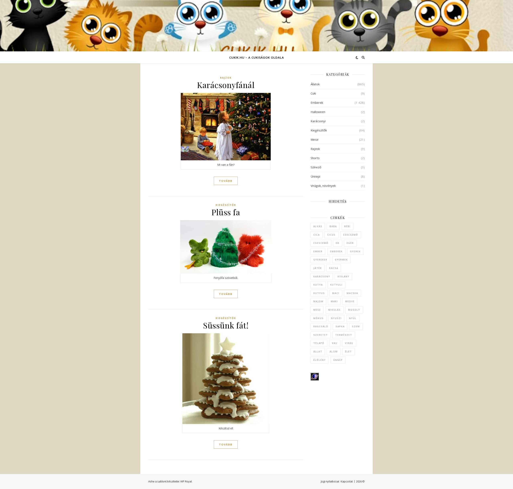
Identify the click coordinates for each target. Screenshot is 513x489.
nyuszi (336, 318)
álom (334, 351)
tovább (225, 181)
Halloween (318, 112)
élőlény (319, 359)
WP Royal (186, 481)
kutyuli (336, 284)
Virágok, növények (323, 186)
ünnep (338, 359)
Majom (318, 301)
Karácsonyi (318, 121)
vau (334, 343)
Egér (350, 242)
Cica (316, 234)
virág (349, 343)
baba (333, 226)
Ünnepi (315, 176)
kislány (343, 276)
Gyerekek (320, 259)
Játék (317, 267)
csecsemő (350, 234)
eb (337, 242)
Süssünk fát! (225, 325)
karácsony (321, 276)
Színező (316, 167)
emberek (336, 251)
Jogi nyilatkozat (330, 481)
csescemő (320, 242)
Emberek (317, 103)
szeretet (320, 334)
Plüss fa (225, 212)
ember (318, 251)
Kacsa (333, 267)
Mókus (318, 318)
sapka (340, 326)
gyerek (355, 251)
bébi (347, 226)
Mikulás (334, 309)
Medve (350, 301)
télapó (318, 343)
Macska (352, 293)
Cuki (313, 93)
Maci (335, 293)
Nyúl (352, 318)
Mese (314, 139)
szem (356, 326)
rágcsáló (320, 326)
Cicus (331, 234)
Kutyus (319, 293)
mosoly (354, 309)
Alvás (317, 226)
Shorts (315, 158)
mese (317, 309)
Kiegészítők (226, 205)
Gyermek (341, 259)
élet (348, 351)
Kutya (318, 284)
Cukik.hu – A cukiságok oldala (256, 57)
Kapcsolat (347, 481)
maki (334, 301)
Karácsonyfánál (225, 84)
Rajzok (226, 77)
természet (343, 334)
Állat (317, 351)
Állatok (315, 84)
